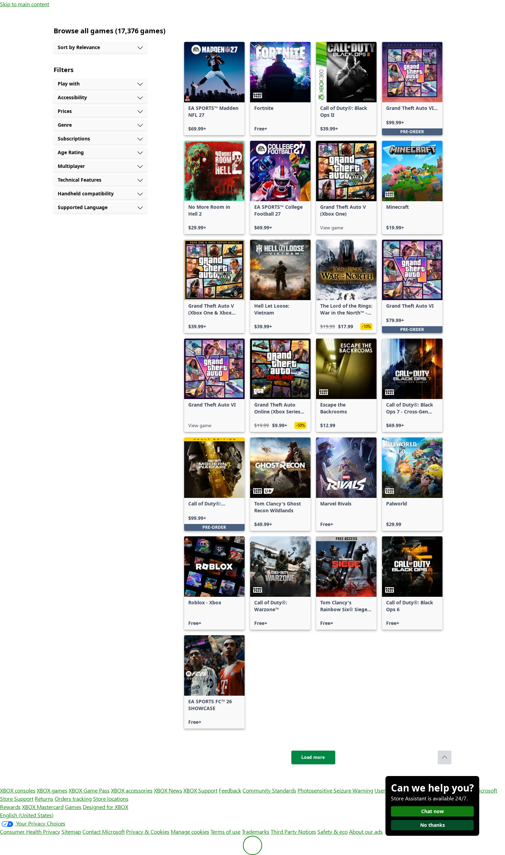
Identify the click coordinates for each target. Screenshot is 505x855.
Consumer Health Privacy (30, 831)
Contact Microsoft (103, 831)
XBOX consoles (17, 790)
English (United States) (27, 815)
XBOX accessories (132, 790)
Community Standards (269, 790)
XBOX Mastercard (43, 806)
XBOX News (168, 790)
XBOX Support (200, 790)
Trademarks (255, 831)
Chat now (432, 811)
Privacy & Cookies (147, 831)
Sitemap (71, 831)
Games (73, 806)
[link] (214, 88)
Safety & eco (332, 831)
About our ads (366, 831)
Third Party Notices (293, 831)
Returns (44, 798)
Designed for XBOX (105, 806)
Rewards (10, 806)
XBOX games (52, 790)
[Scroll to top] (444, 757)
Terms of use (225, 831)
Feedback (230, 790)
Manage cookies (190, 831)
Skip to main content (24, 4)
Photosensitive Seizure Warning (335, 790)
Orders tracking (73, 798)
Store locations (110, 798)
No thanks (432, 825)
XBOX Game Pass (89, 790)
